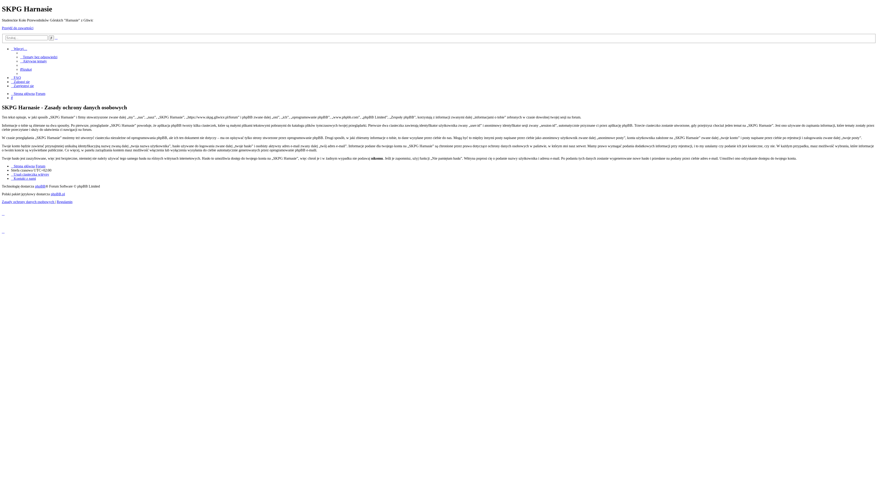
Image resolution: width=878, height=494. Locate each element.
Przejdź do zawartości (17, 28)
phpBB (40, 186)
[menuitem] (38, 57)
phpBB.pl (58, 194)
